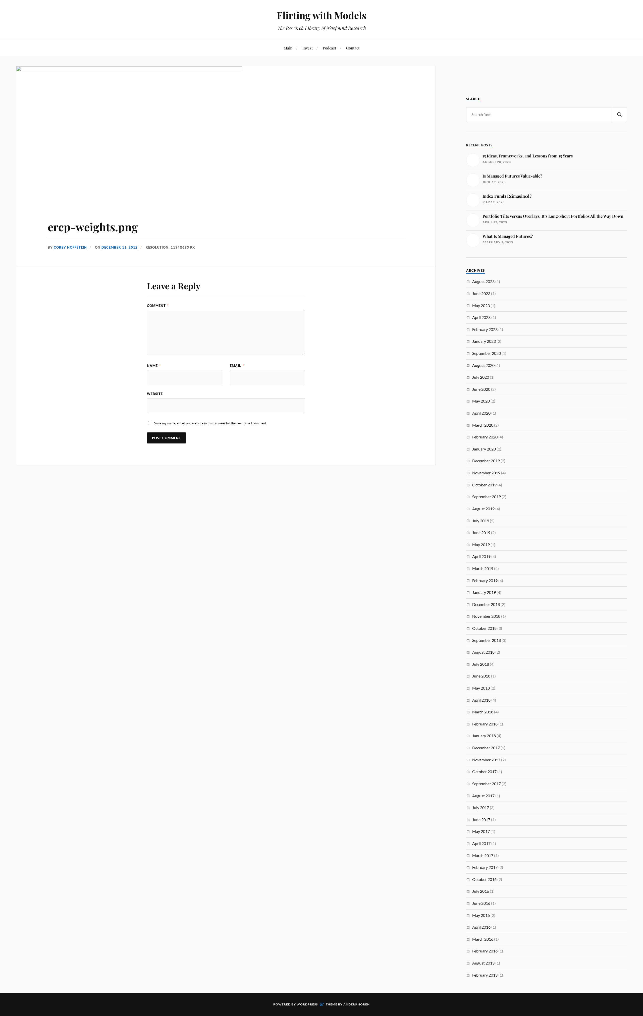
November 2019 (486, 472)
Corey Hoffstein (70, 247)
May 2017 (481, 831)
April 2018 (481, 700)
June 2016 (481, 903)
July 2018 (480, 664)
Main (288, 47)
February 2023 (485, 329)
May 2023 (481, 305)
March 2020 (482, 425)
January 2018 (484, 735)
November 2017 (486, 759)
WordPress (307, 1004)
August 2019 (483, 508)
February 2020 (485, 436)
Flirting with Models (321, 15)
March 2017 (482, 855)
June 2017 (481, 819)
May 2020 (481, 401)
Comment (158, 306)
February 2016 (485, 950)
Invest (307, 47)
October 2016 (484, 879)
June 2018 (481, 675)
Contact (352, 47)
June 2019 (481, 532)
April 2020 (481, 413)
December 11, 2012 (119, 247)
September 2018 (486, 640)
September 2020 (486, 353)
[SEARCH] (619, 114)
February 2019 (485, 580)
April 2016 (481, 927)
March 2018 (482, 711)
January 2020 (484, 448)
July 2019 (480, 520)
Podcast (329, 47)
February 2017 (485, 867)
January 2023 (484, 341)
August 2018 (483, 652)
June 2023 (481, 293)
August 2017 (483, 795)
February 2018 (485, 723)
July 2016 (480, 891)
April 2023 (481, 317)
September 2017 (486, 783)
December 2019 (486, 460)
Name (154, 366)
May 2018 (481, 688)
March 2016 (482, 939)
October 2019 (484, 484)
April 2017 (481, 843)
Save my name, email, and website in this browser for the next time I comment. (210, 423)
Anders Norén (356, 1004)
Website (155, 394)
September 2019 (486, 496)
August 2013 (483, 963)
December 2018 (486, 604)
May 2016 (481, 915)
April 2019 (481, 556)
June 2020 (481, 389)
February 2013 (485, 975)
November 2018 (486, 616)
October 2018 (484, 628)
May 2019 (481, 544)
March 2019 (482, 568)
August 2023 (483, 281)
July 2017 (480, 807)
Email (237, 366)
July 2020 (480, 377)
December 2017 (486, 747)
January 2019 (484, 592)
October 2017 (484, 771)
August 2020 (483, 365)
